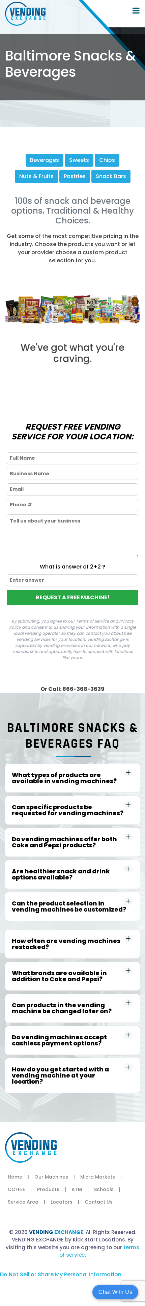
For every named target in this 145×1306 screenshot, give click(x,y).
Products (48, 1189)
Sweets (79, 160)
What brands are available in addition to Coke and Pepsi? (59, 976)
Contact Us (99, 1202)
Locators (61, 1202)
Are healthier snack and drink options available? (61, 874)
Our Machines (51, 1177)
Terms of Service (92, 621)
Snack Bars (111, 176)
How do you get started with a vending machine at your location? (60, 1075)
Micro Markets (97, 1177)
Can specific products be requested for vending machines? (67, 810)
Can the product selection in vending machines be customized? (69, 906)
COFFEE (16, 1189)
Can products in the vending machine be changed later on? (62, 1008)
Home (15, 1177)
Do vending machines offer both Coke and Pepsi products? (64, 842)
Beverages (44, 160)
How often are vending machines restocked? (66, 944)
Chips (107, 160)
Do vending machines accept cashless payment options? (59, 1040)
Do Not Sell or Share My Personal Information (60, 1274)
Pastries (75, 176)
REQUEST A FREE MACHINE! (73, 597)
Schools (104, 1189)
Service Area (23, 1202)
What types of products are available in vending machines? (64, 778)
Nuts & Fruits (36, 176)
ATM (76, 1189)
